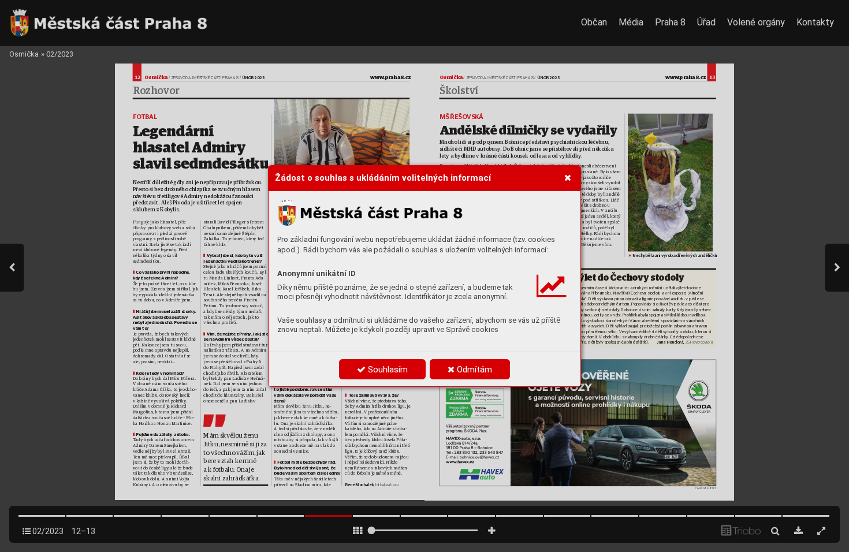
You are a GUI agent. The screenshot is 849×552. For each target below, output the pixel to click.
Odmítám (473, 369)
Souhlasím (387, 369)
